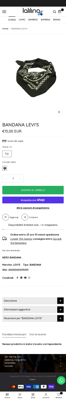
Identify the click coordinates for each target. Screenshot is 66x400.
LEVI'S (16, 264)
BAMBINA (45, 19)
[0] (59, 11)
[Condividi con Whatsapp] (29, 277)
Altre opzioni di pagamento (33, 207)
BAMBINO (33, 19)
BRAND (56, 19)
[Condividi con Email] (25, 277)
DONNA (12, 19)
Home (5, 28)
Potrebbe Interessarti (14, 334)
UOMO (22, 19)
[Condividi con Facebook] (17, 277)
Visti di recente (37, 334)
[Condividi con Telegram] (21, 277)
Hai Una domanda (11, 250)
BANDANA (35, 264)
